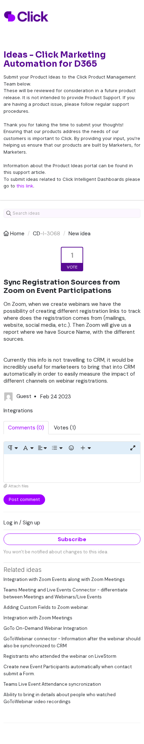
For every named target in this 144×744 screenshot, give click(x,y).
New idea (80, 233)
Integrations (18, 410)
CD (36, 233)
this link (24, 186)
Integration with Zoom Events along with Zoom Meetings (64, 579)
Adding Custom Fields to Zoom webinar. (46, 607)
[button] (12, 448)
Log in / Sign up (21, 522)
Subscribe (72, 539)
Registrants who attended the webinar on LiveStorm (59, 656)
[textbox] (72, 468)
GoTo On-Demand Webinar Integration (45, 628)
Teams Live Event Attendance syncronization (52, 684)
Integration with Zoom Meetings (37, 618)
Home (17, 233)
